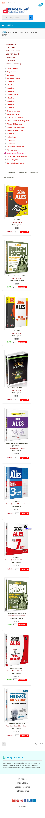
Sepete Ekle (25, 232)
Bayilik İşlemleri (10, 3)
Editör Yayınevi (16, 506)
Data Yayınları (16, 225)
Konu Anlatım (12, 172)
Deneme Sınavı (9, 177)
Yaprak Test (34, 172)
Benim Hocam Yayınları (17, 281)
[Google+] (14, 801)
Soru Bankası (23, 172)
